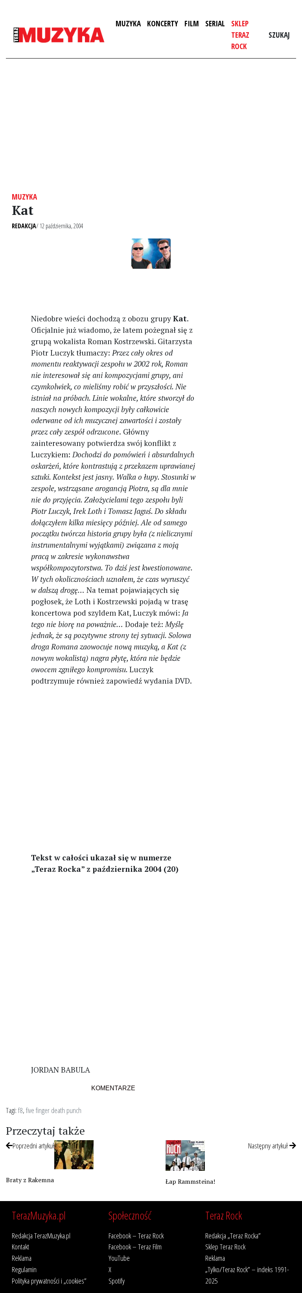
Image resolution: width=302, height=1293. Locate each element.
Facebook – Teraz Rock (136, 1235)
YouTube (119, 1258)
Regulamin (24, 1269)
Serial (215, 23)
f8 (20, 1110)
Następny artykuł (268, 1145)
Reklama (21, 1258)
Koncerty (162, 23)
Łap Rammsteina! (190, 1181)
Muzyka (128, 23)
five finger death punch (53, 1110)
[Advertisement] (151, 125)
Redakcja (24, 226)
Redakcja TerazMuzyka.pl (41, 1235)
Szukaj (279, 34)
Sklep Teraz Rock (240, 34)
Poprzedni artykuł (33, 1145)
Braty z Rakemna (30, 1180)
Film (191, 23)
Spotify (117, 1280)
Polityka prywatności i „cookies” (49, 1280)
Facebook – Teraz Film (135, 1246)
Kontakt (20, 1246)
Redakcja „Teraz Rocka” (233, 1235)
